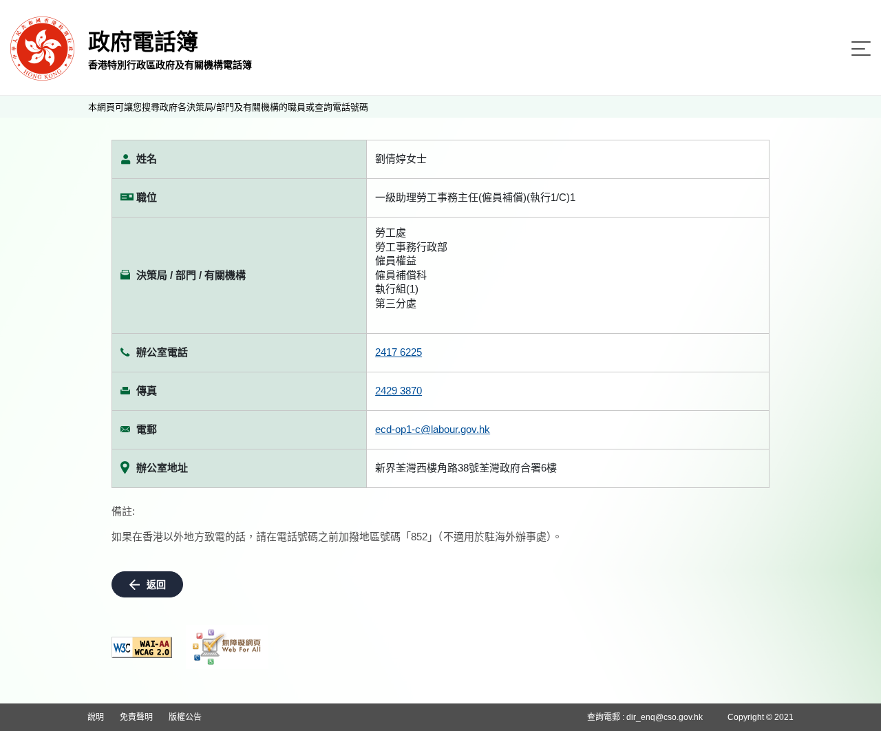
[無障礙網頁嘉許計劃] (227, 647)
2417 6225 (398, 352)
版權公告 (185, 717)
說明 (95, 717)
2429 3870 (398, 390)
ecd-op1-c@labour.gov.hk (432, 429)
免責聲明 (136, 717)
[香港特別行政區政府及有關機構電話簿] (42, 48)
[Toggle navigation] (861, 48)
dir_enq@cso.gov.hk (664, 717)
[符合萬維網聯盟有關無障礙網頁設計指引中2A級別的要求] (142, 647)
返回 (156, 584)
